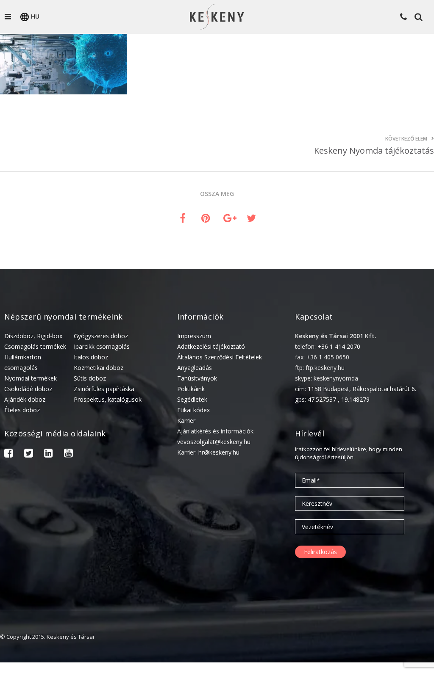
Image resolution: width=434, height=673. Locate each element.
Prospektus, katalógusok (108, 399)
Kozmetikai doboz (98, 368)
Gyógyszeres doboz (101, 336)
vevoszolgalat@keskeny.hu (213, 442)
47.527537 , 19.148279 (339, 399)
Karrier (186, 420)
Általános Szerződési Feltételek (219, 357)
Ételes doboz (22, 410)
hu (35, 16)
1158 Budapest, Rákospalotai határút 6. (362, 389)
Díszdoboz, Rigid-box (33, 336)
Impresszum (194, 336)
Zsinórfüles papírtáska (104, 389)
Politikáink (191, 389)
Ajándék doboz (24, 399)
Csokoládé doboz (28, 389)
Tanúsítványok (197, 378)
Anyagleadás (194, 368)
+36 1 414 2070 (338, 346)
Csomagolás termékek (35, 346)
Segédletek (192, 399)
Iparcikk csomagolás (102, 346)
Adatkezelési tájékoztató (211, 346)
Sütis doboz (90, 378)
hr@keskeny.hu (218, 452)
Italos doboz (91, 357)
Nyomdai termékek (30, 378)
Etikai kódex (193, 410)
